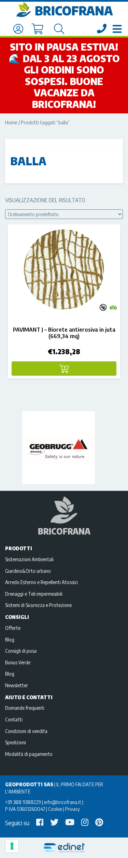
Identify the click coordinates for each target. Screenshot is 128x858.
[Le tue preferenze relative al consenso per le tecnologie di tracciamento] (11, 846)
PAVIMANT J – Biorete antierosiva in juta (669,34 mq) (64, 333)
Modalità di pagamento (29, 754)
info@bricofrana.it (62, 802)
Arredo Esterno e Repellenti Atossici (41, 582)
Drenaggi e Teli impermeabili (33, 594)
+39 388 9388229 (23, 802)
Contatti (14, 719)
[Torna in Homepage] (64, 10)
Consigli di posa (21, 651)
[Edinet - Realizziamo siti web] (64, 848)
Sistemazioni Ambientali (29, 559)
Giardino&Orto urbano (28, 571)
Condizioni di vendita (26, 731)
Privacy (72, 809)
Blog (9, 639)
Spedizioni (15, 742)
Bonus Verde (17, 662)
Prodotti (18, 548)
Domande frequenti (24, 708)
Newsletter (16, 685)
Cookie (55, 809)
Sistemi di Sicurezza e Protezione (38, 605)
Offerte (12, 628)
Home (11, 122)
